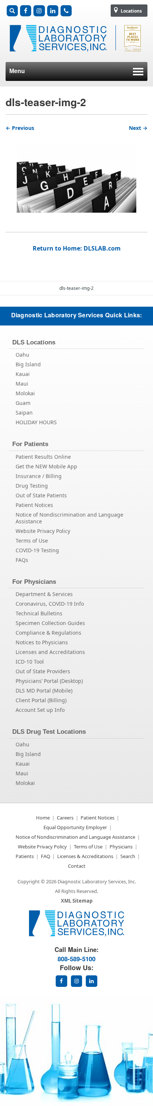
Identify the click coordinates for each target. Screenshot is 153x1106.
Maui (22, 383)
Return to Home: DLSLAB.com (77, 248)
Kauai (23, 373)
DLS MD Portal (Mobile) (44, 690)
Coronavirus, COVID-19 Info (50, 603)
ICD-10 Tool (30, 661)
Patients (25, 856)
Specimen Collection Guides (50, 622)
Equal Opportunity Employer (75, 827)
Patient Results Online (43, 456)
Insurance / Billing (39, 476)
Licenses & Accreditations (85, 856)
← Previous (20, 127)
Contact (76, 866)
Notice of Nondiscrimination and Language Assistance (69, 518)
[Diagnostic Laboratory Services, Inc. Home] (76, 55)
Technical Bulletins (39, 613)
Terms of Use (32, 540)
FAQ (45, 856)
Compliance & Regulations (48, 632)
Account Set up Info (40, 709)
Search (127, 856)
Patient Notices (34, 504)
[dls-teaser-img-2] (76, 173)
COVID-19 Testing (37, 550)
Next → (138, 127)
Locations (131, 11)
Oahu (22, 354)
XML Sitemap (76, 900)
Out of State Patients (41, 495)
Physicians (121, 846)
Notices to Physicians (42, 642)
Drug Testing (32, 485)
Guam (23, 402)
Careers (65, 817)
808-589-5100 (76, 958)
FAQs (22, 559)
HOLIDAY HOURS (36, 422)
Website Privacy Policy (43, 530)
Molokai (25, 393)
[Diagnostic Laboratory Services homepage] (76, 934)
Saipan (24, 412)
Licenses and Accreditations (50, 651)
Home (43, 817)
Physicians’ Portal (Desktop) (49, 680)
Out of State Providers (43, 671)
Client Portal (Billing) (41, 700)
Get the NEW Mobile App (46, 466)
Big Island (28, 364)
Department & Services (44, 594)
